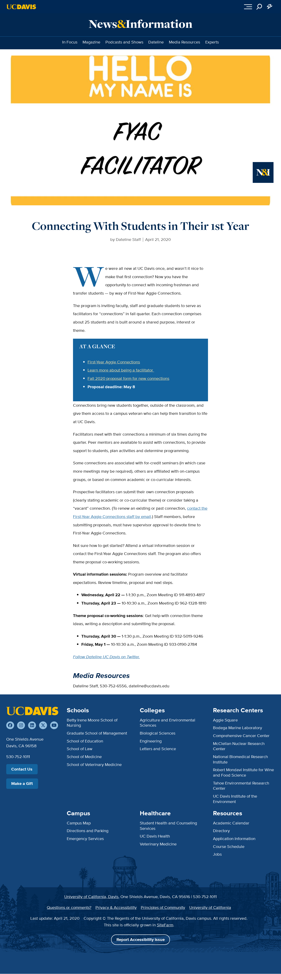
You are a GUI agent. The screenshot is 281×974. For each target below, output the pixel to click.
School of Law (79, 749)
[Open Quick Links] (270, 6)
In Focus (69, 42)
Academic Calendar (231, 823)
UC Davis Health (155, 836)
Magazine (91, 42)
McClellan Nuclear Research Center (239, 746)
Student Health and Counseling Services (168, 825)
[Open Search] (259, 6)
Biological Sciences (157, 733)
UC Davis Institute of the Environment (235, 798)
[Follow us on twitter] (43, 725)
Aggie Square (225, 720)
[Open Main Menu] (248, 6)
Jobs (217, 854)
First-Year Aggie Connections (114, 362)
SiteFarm (165, 925)
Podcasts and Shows (124, 42)
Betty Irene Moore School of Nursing (92, 722)
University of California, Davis (91, 897)
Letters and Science (158, 749)
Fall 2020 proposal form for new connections (128, 378)
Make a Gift (22, 784)
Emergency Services (85, 838)
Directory (221, 831)
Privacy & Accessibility (116, 907)
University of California (210, 907)
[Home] (32, 711)
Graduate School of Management (97, 733)
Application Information (234, 838)
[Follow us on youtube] (54, 725)
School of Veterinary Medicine (94, 764)
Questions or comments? (69, 907)
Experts (212, 42)
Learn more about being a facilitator (121, 370)
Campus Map (79, 823)
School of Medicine (84, 757)
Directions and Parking (87, 831)
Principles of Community (163, 907)
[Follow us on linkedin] (32, 725)
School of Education (85, 741)
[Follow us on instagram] (21, 725)
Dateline (156, 42)
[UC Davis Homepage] (21, 6)
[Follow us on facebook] (10, 725)
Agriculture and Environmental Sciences (167, 722)
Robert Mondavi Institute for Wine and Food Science (243, 772)
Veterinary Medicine (158, 844)
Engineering (151, 741)
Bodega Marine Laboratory (237, 728)
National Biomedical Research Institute (240, 759)
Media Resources (184, 42)
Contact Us (21, 769)
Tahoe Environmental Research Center (241, 785)
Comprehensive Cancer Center (241, 736)
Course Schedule (228, 846)
